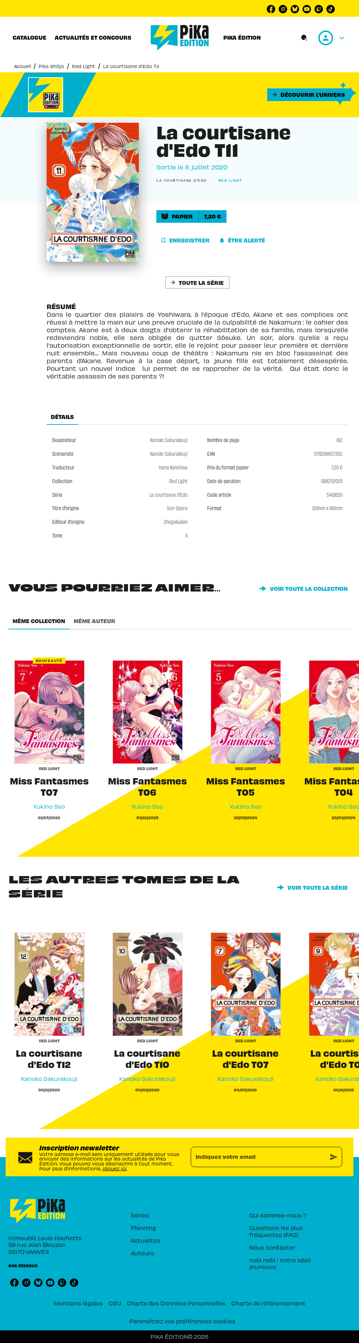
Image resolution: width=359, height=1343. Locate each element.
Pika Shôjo (51, 66)
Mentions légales (78, 1303)
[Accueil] (179, 37)
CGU (115, 1303)
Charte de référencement (268, 1303)
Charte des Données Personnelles (176, 1303)
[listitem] (271, 9)
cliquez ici (114, 1168)
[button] (309, 94)
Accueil (22, 66)
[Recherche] (304, 38)
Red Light (83, 66)
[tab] (29, 37)
